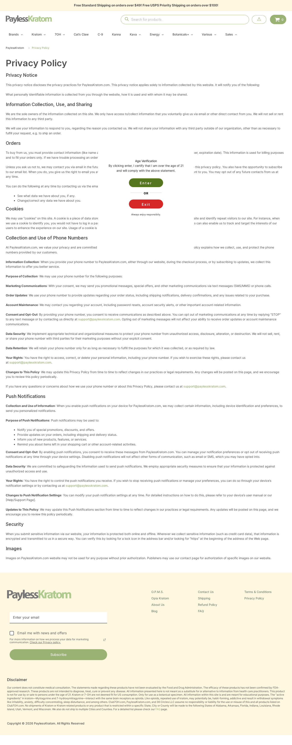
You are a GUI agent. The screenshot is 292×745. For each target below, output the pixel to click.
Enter (146, 183)
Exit (146, 204)
